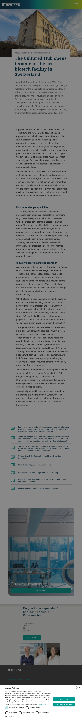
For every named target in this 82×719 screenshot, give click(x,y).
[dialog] (41, 702)
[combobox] (77, 687)
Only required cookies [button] (64, 704)
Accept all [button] (64, 699)
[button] (28, 716)
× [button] (79, 687)
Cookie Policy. (42, 704)
